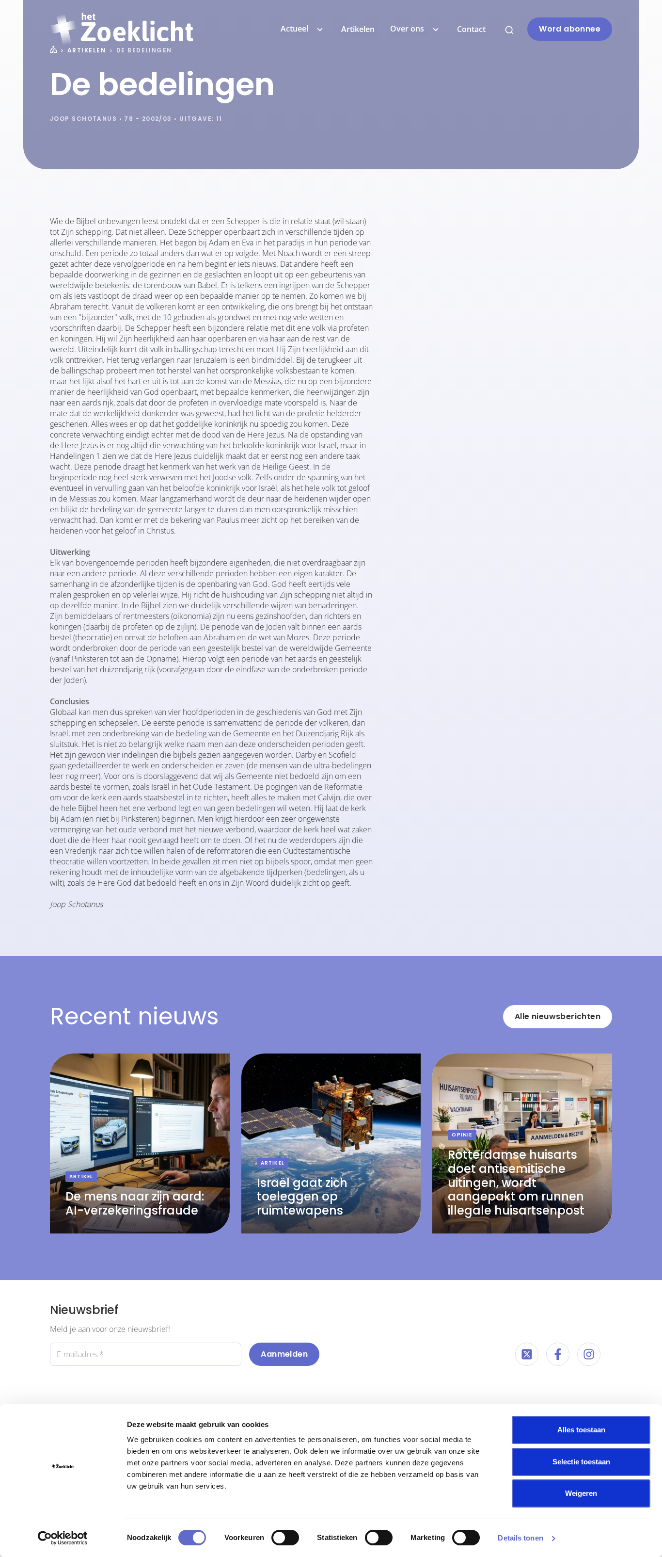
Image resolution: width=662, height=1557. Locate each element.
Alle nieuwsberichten (557, 1016)
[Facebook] (557, 1354)
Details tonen (520, 1538)
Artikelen (358, 29)
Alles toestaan (581, 1430)
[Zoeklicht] (121, 29)
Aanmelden (284, 1354)
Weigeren (581, 1493)
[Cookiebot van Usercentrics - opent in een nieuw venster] (62, 1538)
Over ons (407, 28)
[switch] (285, 1537)
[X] (526, 1354)
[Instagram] (588, 1354)
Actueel (294, 28)
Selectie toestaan (581, 1462)
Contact (471, 29)
